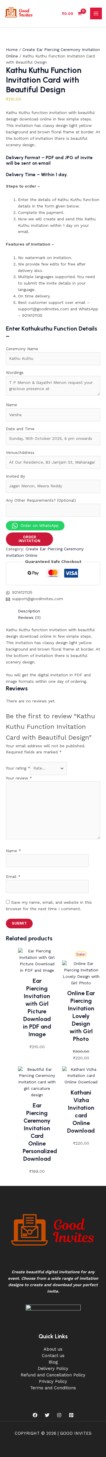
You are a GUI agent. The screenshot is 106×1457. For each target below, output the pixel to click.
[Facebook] (35, 1415)
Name (13, 850)
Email (13, 876)
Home (12, 49)
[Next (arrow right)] (95, 728)
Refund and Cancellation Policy (53, 1375)
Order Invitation (29, 539)
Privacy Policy (53, 1381)
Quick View (37, 968)
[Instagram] (59, 1415)
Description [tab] (29, 611)
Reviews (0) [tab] (29, 617)
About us (53, 1349)
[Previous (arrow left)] (10, 728)
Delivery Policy (53, 1368)
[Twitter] (47, 1415)
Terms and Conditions (53, 1387)
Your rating (18, 768)
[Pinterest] (71, 1415)
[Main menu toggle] (96, 14)
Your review (19, 778)
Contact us (53, 1355)
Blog (53, 1362)
